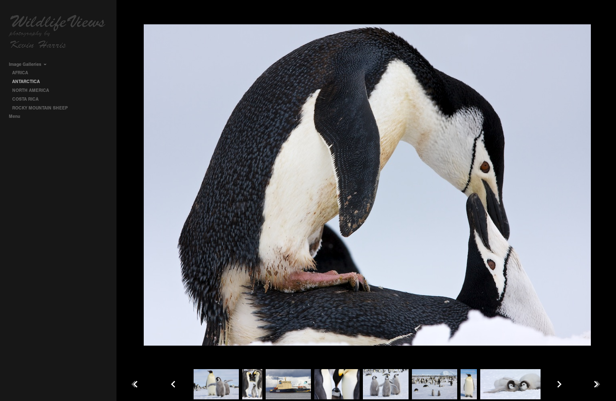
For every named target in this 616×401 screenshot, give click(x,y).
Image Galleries (26, 64)
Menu (15, 116)
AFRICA (20, 73)
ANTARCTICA (26, 81)
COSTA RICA (25, 99)
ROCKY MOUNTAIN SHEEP (40, 108)
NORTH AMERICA (30, 90)
